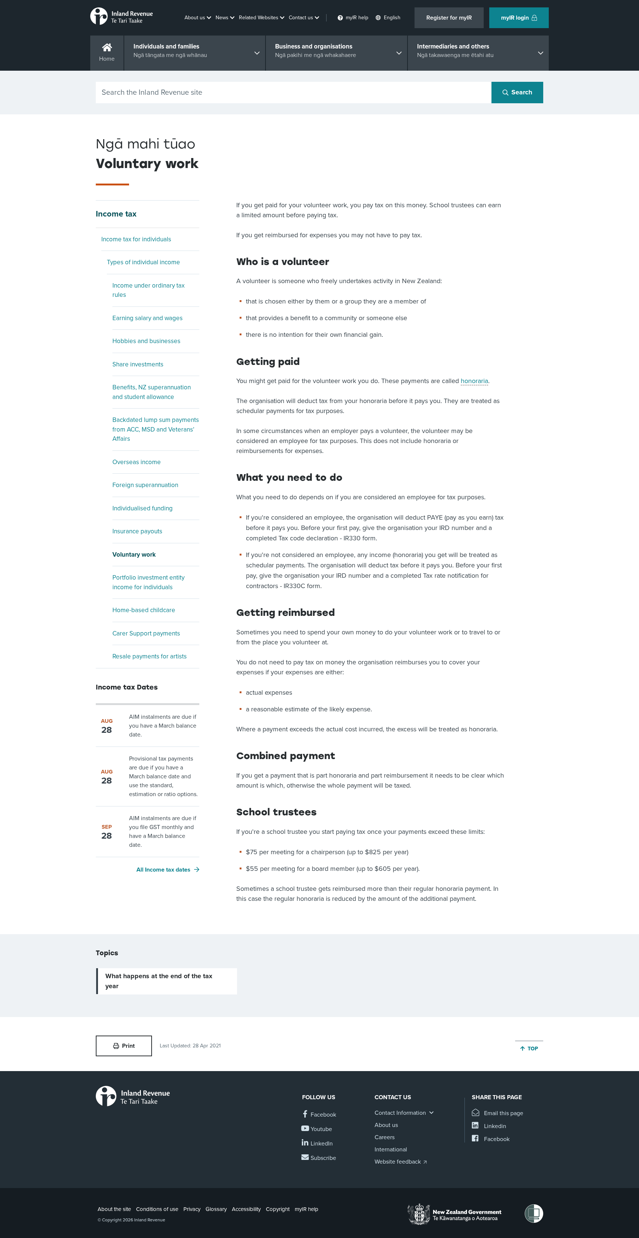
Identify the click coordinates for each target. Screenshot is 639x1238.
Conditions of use (157, 1209)
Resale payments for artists (149, 656)
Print (128, 1046)
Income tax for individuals (136, 239)
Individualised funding (142, 508)
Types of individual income (143, 262)
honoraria (474, 381)
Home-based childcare (143, 610)
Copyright (278, 1209)
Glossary (216, 1209)
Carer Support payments (146, 633)
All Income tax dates (163, 869)
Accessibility (246, 1209)
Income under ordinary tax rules (148, 290)
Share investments (137, 364)
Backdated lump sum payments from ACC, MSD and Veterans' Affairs (155, 429)
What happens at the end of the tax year (158, 981)
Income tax (116, 214)
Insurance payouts (137, 531)
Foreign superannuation (145, 485)
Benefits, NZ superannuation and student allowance (151, 392)
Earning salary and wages (147, 318)
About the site (114, 1209)
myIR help (306, 1209)
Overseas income (136, 462)
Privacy (191, 1209)
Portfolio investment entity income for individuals (148, 582)
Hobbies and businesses (146, 341)
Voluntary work (134, 554)
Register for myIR (449, 17)
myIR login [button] (515, 17)
